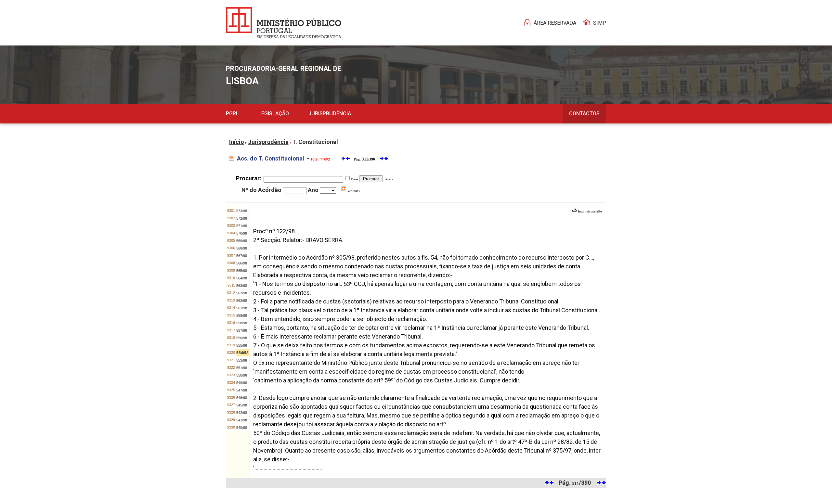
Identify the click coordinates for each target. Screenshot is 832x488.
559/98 (241, 315)
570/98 (241, 233)
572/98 (241, 218)
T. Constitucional (315, 141)
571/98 (241, 226)
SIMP (599, 23)
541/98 (241, 420)
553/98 (241, 360)
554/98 (242, 353)
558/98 (241, 323)
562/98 (241, 293)
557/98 (241, 330)
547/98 (241, 390)
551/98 (241, 368)
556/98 (241, 338)
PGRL (232, 113)
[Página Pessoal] (283, 22)
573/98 (241, 211)
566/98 (241, 263)
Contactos (584, 113)
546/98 (241, 398)
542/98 (241, 413)
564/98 (241, 278)
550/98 (241, 375)
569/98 (241, 241)
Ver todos (353, 191)
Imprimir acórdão (589, 211)
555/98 (241, 345)
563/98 (241, 286)
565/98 (241, 271)
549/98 (241, 383)
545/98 (241, 405)
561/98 (241, 308)
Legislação (273, 113)
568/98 (241, 248)
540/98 (241, 428)
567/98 (241, 256)
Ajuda (388, 179)
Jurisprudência (329, 113)
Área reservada (555, 23)
